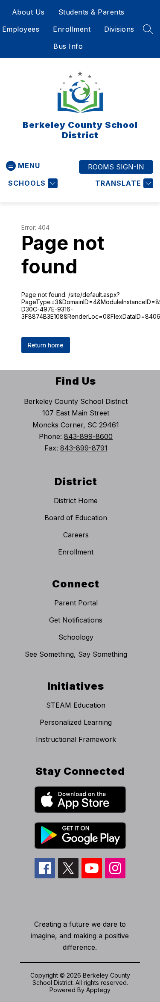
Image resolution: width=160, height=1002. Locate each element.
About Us (28, 12)
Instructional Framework (76, 739)
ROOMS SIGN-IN (116, 167)
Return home (46, 345)
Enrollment (71, 29)
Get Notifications (75, 620)
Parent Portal (76, 603)
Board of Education (75, 517)
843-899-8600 (88, 436)
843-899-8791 (84, 448)
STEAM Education (75, 705)
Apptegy (98, 989)
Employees (21, 29)
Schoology (75, 637)
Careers (76, 535)
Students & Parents (91, 12)
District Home (76, 500)
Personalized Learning (76, 722)
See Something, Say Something (76, 654)
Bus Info (68, 46)
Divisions (119, 29)
